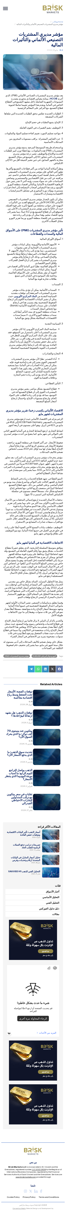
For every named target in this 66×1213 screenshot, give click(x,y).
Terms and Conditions (49, 1197)
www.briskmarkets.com (26, 1177)
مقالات (55, 22)
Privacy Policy (29, 1197)
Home (60, 22)
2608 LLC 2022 (39, 1169)
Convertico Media (19, 1208)
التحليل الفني (52, 902)
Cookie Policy (13, 1197)
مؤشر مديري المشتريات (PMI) (16, 656)
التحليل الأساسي (50, 897)
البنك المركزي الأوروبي (25, 296)
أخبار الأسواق (52, 891)
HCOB (53, 98)
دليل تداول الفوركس (49, 908)
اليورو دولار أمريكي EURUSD (44, 656)
